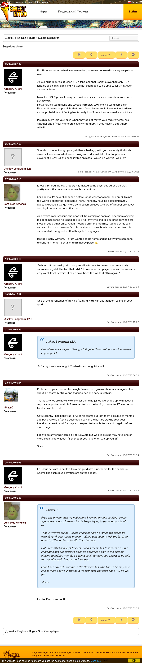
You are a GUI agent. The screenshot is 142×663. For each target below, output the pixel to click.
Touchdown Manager (60, 652)
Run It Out (61, 655)
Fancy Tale (49, 655)
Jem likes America (15, 204)
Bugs (32, 38)
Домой (9, 38)
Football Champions (83, 652)
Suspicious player (48, 38)
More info (96, 660)
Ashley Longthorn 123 (18, 169)
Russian (135, 2)
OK (134, 660)
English (21, 38)
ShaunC (8, 407)
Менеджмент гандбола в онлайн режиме (116, 652)
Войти (133, 11)
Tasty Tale (37, 655)
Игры (43, 11)
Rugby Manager (40, 652)
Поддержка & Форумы (73, 11)
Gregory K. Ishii (13, 89)
